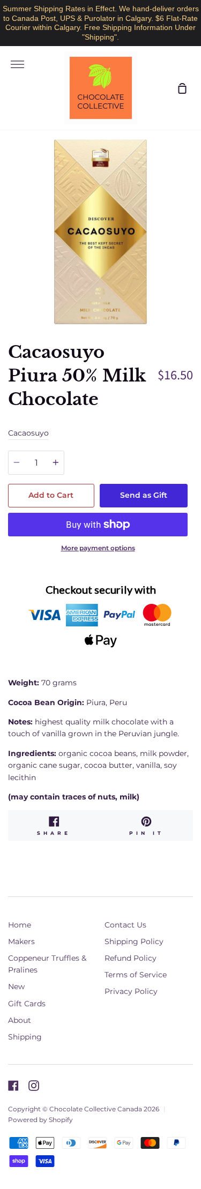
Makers (21, 941)
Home (19, 925)
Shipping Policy (134, 941)
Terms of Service (136, 974)
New (16, 986)
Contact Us (125, 925)
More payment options (98, 548)
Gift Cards (27, 1003)
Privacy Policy (131, 991)
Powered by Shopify (40, 1120)
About (19, 1020)
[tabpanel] (100, 231)
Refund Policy (131, 958)
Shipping (25, 1037)
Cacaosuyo (28, 433)
